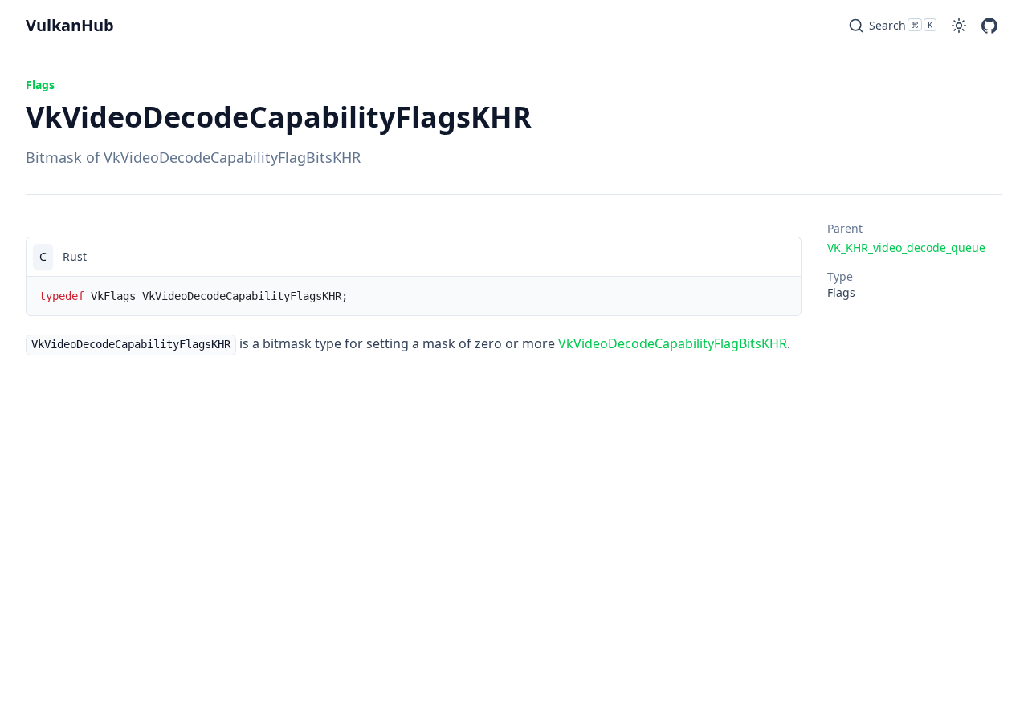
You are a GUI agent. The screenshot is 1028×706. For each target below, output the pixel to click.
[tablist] (414, 256)
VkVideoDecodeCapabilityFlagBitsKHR (672, 343)
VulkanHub (70, 25)
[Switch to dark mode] (959, 26)
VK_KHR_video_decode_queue (906, 247)
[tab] (43, 257)
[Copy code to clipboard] (781, 256)
